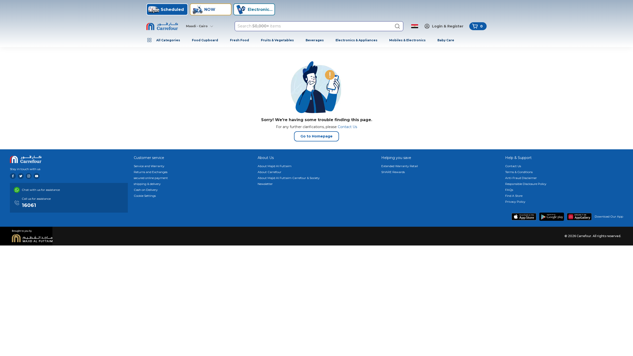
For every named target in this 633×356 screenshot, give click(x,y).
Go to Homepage (316, 136)
